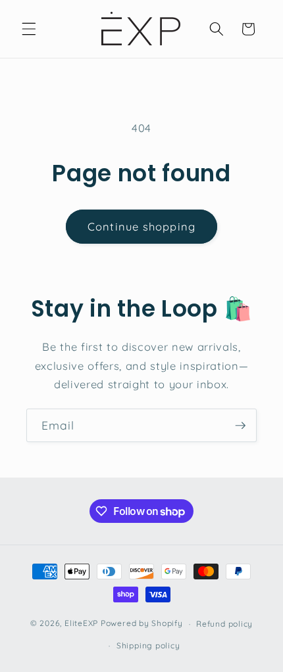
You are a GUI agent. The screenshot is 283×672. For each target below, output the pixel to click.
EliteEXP (81, 624)
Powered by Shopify (142, 624)
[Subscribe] (240, 426)
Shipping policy (148, 645)
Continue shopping (141, 226)
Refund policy (224, 624)
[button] (29, 29)
